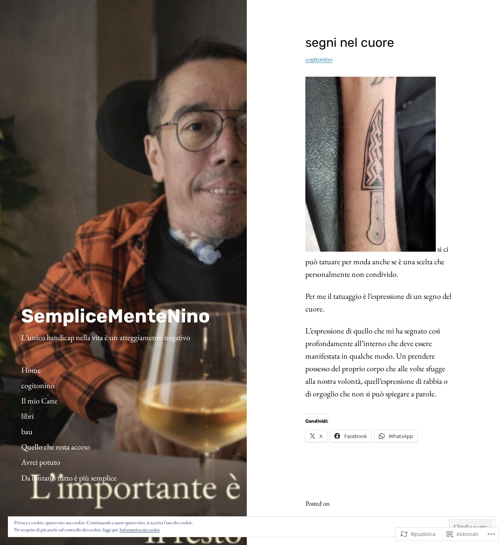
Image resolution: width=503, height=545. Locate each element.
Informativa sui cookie (139, 530)
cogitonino (318, 59)
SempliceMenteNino (115, 316)
